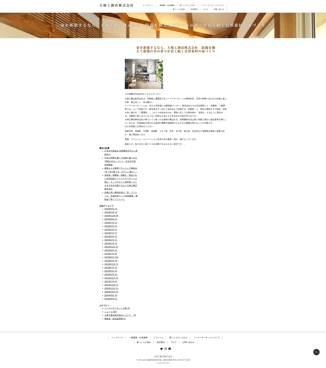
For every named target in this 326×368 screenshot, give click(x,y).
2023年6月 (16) (111, 257)
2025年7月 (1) (110, 223)
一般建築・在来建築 (166, 5)
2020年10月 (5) (111, 292)
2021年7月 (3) (110, 281)
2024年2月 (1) (110, 240)
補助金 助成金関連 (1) (115, 319)
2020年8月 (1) (110, 299)
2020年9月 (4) (110, 295)
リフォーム (158, 337)
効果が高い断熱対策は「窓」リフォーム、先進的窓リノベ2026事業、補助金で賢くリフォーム (121, 195)
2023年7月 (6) (110, 254)
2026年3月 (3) (110, 212)
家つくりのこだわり (188, 5)
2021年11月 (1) (111, 278)
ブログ (205, 9)
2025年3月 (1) (110, 230)
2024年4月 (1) (110, 236)
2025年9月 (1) (110, 219)
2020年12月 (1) (111, 285)
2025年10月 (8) (111, 216)
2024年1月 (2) (110, 243)
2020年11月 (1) (111, 288)
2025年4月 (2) (110, 226)
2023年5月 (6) (110, 261)
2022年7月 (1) (110, 268)
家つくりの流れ (179, 9)
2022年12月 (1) (111, 264)
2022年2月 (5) (110, 274)
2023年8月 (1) (110, 250)
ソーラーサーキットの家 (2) (117, 308)
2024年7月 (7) (110, 233)
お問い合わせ (218, 9)
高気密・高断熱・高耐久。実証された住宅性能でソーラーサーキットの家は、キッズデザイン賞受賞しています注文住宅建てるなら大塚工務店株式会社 (120, 182)
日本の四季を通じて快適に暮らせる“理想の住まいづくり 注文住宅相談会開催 (120, 161)
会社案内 (194, 9)
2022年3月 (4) (110, 271)
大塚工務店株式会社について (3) (120, 315)
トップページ (147, 5)
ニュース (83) (110, 312)
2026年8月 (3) (110, 209)
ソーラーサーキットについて (212, 5)
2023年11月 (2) (111, 247)
